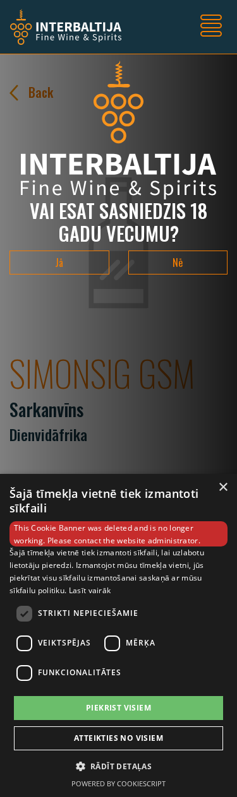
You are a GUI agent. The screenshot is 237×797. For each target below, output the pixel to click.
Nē (178, 262)
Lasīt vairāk (90, 590)
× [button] (223, 487)
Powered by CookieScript (118, 783)
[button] (118, 766)
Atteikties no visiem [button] (118, 738)
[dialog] (118, 635)
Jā (59, 262)
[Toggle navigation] (211, 27)
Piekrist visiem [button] (118, 707)
